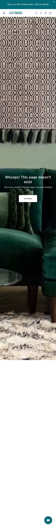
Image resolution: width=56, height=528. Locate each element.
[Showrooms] (41, 13)
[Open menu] (4, 13)
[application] (48, 520)
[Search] (36, 13)
